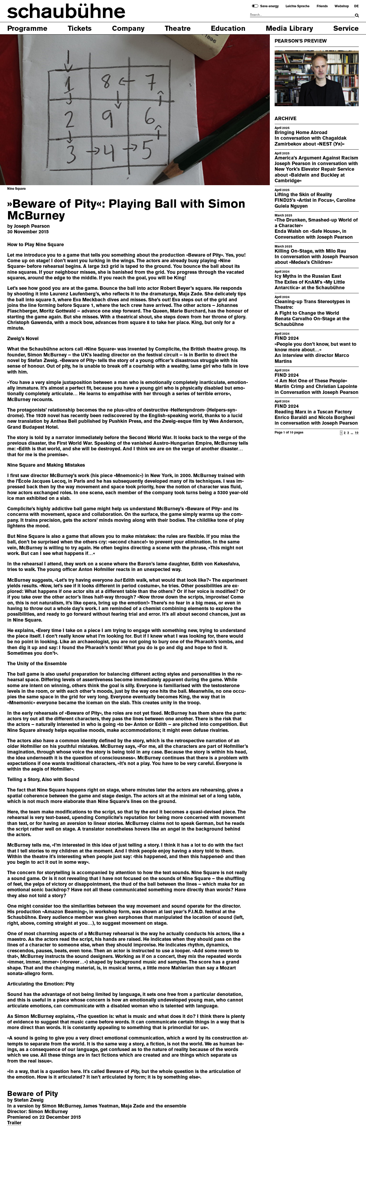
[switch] (255, 5)
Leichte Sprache (297, 6)
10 (356, 433)
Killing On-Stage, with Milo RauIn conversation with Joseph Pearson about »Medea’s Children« (316, 256)
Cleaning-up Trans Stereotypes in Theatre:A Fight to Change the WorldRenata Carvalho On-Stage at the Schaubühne (312, 313)
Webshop (342, 6)
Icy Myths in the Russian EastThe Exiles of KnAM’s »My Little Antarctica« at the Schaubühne (310, 282)
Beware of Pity (32, 1093)
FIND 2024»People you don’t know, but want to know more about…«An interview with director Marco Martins (315, 349)
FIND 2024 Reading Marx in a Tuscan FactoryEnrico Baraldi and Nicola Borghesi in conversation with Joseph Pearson (316, 414)
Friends (322, 6)
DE (356, 6)
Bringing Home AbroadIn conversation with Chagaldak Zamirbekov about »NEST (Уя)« (310, 138)
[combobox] (302, 15)
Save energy (269, 6)
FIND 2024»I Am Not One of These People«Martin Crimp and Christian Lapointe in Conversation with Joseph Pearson (316, 383)
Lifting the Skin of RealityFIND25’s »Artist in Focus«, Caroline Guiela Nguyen (315, 200)
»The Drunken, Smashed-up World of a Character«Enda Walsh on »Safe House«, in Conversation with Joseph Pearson (316, 228)
